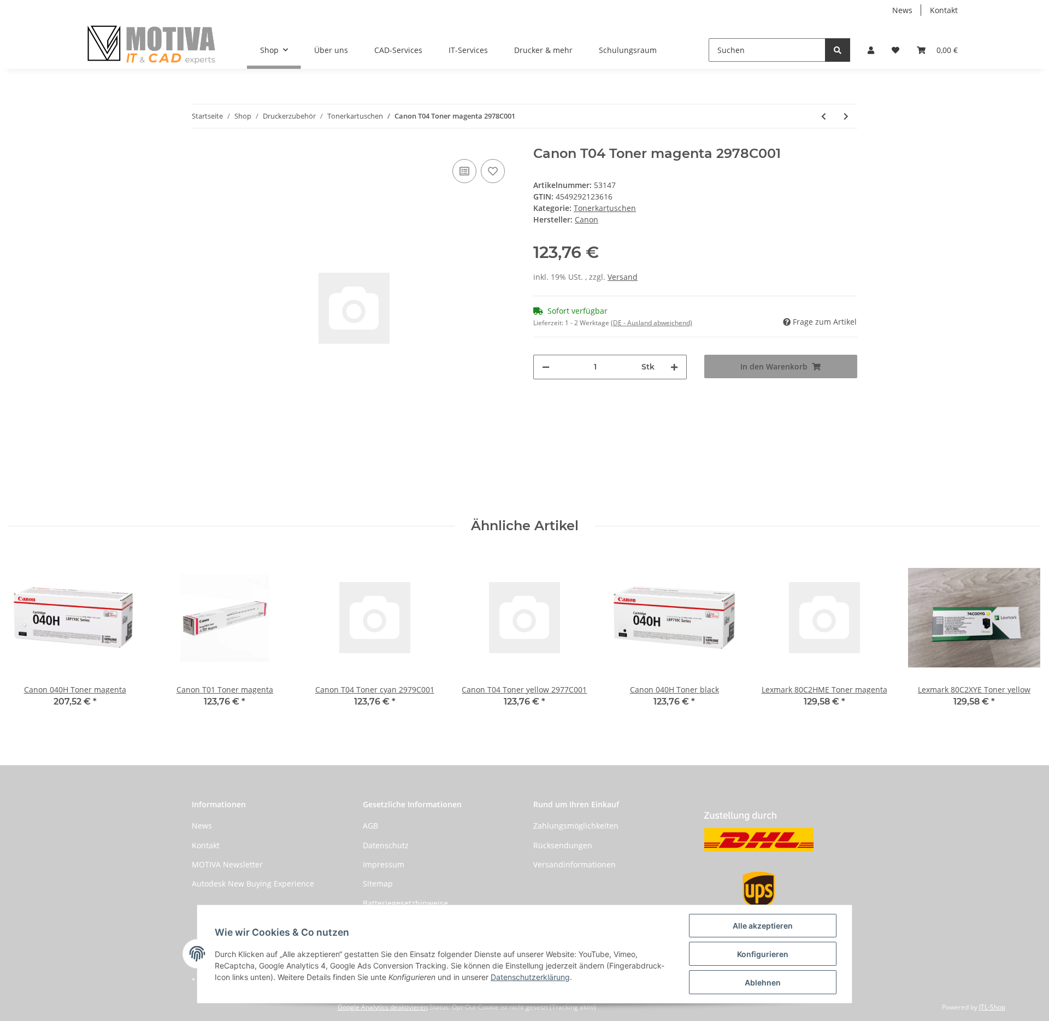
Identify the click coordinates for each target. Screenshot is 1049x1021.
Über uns (331, 50)
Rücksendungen (562, 845)
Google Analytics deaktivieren (383, 1007)
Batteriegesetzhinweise (405, 903)
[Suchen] (837, 50)
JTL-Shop (992, 1007)
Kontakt (944, 10)
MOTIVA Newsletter (227, 864)
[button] (871, 50)
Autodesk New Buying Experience (253, 883)
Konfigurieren (762, 954)
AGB (370, 825)
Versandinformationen (574, 864)
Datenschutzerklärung (530, 977)
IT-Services (468, 50)
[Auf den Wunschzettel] (493, 171)
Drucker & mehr (543, 50)
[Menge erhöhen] (674, 367)
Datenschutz (386, 845)
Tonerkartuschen (605, 208)
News (902, 10)
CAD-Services (398, 50)
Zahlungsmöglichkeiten (575, 825)
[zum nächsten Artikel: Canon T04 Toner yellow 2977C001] (846, 116)
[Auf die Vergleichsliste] (464, 171)
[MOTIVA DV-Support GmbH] (151, 44)
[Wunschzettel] (895, 50)
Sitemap (378, 883)
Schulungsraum (628, 50)
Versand (623, 277)
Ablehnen (763, 982)
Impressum (383, 864)
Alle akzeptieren (763, 925)
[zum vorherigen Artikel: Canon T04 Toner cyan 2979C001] (823, 116)
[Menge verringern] (546, 367)
